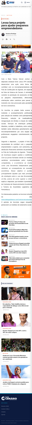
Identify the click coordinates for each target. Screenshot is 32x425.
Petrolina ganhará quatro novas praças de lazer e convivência (18, 237)
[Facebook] (6, 39)
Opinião (3, 414)
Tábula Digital (13, 422)
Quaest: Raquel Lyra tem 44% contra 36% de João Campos (18, 251)
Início (3, 15)
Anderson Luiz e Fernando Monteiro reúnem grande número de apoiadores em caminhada (15, 357)
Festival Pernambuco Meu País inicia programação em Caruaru (18, 230)
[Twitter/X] (10, 39)
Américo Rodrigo (11, 33)
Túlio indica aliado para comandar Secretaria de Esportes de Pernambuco (19, 259)
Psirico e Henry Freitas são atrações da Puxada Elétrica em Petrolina (18, 223)
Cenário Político (5, 409)
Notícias (9, 15)
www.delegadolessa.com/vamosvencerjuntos (16, 199)
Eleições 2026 (5, 406)
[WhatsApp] (2, 39)
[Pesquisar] (21, 2)
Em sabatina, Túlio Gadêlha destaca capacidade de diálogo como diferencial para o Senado (15, 305)
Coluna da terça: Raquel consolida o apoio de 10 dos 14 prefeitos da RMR (19, 245)
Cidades (3, 411)
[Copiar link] (14, 39)
